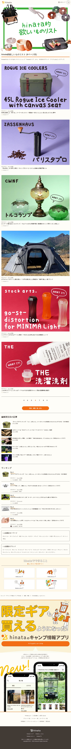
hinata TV (39, 736)
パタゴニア (21, 549)
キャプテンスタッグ (16, 552)
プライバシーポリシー (32, 721)
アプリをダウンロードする (35, 643)
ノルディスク (26, 552)
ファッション (19, 501)
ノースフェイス (7, 549)
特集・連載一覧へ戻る (35, 408)
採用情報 (42, 721)
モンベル (15, 549)
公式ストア (62, 2)
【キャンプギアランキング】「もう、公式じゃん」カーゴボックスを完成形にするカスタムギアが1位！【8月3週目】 (41, 421)
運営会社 (48, 721)
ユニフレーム (6, 552)
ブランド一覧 (26, 718)
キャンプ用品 (10, 110)
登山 (4, 538)
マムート (60, 549)
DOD (49, 549)
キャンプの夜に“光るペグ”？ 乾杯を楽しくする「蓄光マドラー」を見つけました (32, 455)
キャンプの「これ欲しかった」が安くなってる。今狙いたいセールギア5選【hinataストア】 (34, 446)
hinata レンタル (39, 733)
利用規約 (23, 721)
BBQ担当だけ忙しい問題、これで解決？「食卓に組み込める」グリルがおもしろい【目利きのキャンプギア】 (39, 438)
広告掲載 (35, 715)
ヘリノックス (34, 552)
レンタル (25, 536)
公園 (51, 536)
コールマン (43, 549)
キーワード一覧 (44, 718)
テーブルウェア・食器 (16, 536)
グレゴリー (42, 552)
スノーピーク (29, 549)
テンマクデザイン (50, 552)
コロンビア (36, 549)
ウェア (36, 536)
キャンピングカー (44, 536)
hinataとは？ (28, 715)
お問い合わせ (42, 715)
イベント (65, 536)
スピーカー (6, 536)
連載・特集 (26, 595)
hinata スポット (31, 736)
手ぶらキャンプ (58, 536)
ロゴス (66, 549)
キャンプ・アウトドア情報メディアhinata (11, 595)
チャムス (54, 549)
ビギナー (31, 536)
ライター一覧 (35, 718)
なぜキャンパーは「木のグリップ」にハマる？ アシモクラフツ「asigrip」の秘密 (32, 430)
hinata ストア (30, 733)
